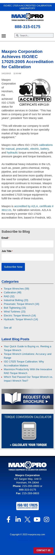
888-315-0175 (27, 489)
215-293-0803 (30, 493)
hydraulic (12, 152)
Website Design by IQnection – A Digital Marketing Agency (27, 539)
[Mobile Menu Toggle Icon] (4, 36)
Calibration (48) (12, 292)
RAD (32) (9, 296)
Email (5, 238)
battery (44, 148)
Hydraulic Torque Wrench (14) (21, 319)
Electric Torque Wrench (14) (20, 315)
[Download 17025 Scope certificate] (27, 506)
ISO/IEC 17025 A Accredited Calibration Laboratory (28, 7)
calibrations (46, 145)
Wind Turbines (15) (15, 311)
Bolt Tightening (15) (15, 307)
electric (34, 148)
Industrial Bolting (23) (16, 300)
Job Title (7, 251)
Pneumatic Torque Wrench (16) (21, 304)
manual (10, 148)
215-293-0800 (30, 486)
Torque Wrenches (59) (16, 288)
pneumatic (22, 148)
